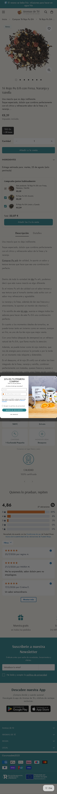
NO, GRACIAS (14, 414)
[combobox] (4, 394)
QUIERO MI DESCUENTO (14, 410)
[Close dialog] (55, 377)
